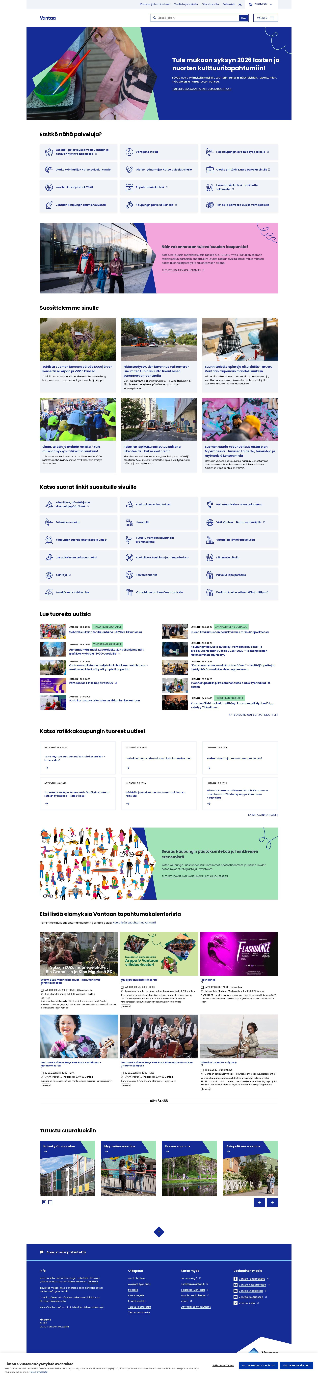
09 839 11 (93, 1281)
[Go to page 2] (50, 1202)
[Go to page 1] (44, 1202)
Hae (243, 18)
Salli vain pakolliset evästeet (258, 1365)
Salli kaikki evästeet (296, 1365)
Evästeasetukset (223, 1365)
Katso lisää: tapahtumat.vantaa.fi (134, 923)
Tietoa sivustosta (38, 1372)
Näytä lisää (159, 1101)
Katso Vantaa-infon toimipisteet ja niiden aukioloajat (72, 1307)
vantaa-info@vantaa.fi (54, 1291)
